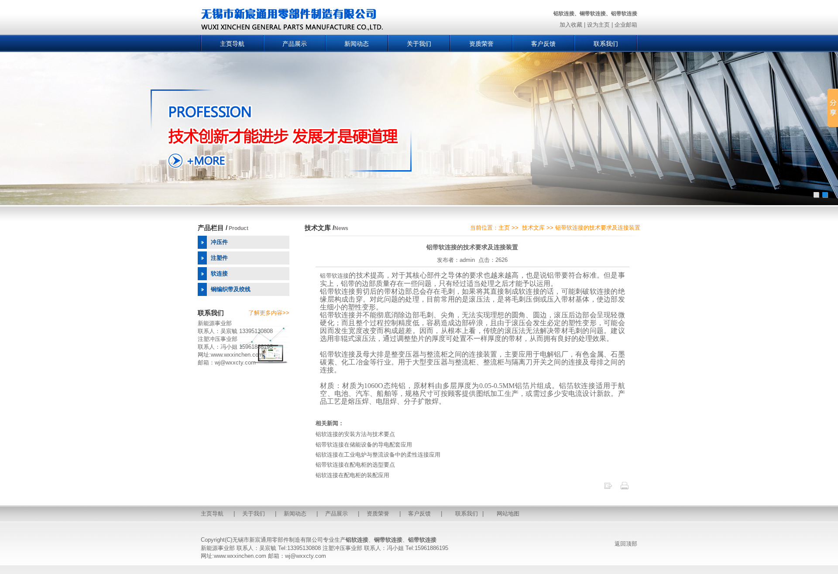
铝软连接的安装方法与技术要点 (355, 434)
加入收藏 (571, 24)
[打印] (624, 488)
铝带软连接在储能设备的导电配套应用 (364, 444)
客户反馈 (543, 43)
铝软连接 (357, 539)
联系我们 (606, 43)
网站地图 (508, 513)
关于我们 (419, 43)
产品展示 (294, 43)
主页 (504, 227)
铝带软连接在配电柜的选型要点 (355, 464)
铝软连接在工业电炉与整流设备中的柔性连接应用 (378, 454)
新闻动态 (356, 43)
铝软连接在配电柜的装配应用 (352, 475)
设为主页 (598, 24)
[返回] (608, 488)
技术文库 (533, 227)
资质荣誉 (481, 43)
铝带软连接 (334, 275)
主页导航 (232, 43)
